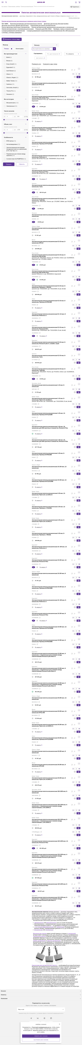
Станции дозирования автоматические (13, 30)
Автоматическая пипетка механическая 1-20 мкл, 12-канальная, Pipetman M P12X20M (48, 414)
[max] (51, 1018)
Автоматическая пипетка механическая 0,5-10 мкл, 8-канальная (49, 215)
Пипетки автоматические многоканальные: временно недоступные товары (24, 21)
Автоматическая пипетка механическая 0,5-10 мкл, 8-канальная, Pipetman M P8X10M (49, 301)
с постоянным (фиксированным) (44, 927)
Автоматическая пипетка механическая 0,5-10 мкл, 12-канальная (49, 70)
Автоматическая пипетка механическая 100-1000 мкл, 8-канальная (49, 792)
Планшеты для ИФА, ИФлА (43, 29)
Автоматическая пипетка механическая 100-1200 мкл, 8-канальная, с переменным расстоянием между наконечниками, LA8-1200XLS (49, 821)
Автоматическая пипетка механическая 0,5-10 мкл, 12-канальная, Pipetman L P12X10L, (49, 128)
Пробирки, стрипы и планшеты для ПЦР (65, 29)
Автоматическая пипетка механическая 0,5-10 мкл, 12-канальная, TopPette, (49, 199)
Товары (6, 48)
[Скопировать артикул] (39, 74)
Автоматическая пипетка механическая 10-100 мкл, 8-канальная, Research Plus (49, 614)
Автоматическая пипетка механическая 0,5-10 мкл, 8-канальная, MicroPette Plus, (49, 271)
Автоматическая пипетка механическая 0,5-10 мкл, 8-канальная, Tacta (49, 356)
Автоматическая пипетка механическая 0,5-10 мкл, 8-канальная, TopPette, (49, 369)
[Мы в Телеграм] (31, 1018)
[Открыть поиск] (6, 2)
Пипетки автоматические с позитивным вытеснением (18, 29)
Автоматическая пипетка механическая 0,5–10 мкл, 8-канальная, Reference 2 (49, 314)
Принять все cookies (41, 1036)
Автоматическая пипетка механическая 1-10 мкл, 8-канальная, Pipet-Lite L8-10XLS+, (48, 399)
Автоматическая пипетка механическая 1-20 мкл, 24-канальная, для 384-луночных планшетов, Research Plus (50, 440)
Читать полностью (74, 18)
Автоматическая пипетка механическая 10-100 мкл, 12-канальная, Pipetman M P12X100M (49, 480)
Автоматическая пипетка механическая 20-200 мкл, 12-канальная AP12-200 (49, 712)
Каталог (3, 991)
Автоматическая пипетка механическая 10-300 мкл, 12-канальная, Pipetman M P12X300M (49, 627)
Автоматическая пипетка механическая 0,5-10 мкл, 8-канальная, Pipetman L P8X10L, (49, 286)
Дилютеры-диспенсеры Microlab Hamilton (56, 23)
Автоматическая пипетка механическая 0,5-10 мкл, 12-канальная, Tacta (49, 186)
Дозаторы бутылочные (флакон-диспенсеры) (15, 25)
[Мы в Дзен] (44, 1018)
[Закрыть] (59, 1024)
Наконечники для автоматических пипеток (44, 965)
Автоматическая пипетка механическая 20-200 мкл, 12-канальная (49, 698)
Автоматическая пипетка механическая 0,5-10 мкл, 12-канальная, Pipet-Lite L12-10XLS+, (49, 113)
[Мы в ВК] (38, 1018)
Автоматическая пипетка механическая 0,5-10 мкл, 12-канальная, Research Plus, (49, 171)
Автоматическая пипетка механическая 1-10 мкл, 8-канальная (48, 385)
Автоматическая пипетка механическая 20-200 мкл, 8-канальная (49, 752)
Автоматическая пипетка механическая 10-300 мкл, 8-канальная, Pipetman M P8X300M (49, 640)
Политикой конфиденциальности (41, 1027)
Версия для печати (41, 1043)
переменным (60, 927)
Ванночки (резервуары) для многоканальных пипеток (26, 23)
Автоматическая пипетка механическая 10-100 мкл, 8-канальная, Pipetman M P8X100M (49, 587)
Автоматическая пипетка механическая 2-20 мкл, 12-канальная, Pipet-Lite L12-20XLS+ (48, 494)
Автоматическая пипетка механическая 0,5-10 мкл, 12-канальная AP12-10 (49, 83)
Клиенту (3, 994)
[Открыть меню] (3, 2)
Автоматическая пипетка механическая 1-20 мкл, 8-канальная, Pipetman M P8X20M (48, 454)
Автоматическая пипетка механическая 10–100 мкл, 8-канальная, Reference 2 (49, 600)
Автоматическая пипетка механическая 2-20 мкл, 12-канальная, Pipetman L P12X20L (48, 507)
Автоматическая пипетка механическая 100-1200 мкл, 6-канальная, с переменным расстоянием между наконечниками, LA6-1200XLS (49, 806)
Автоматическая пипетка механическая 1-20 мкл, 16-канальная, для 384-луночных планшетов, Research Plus (50, 427)
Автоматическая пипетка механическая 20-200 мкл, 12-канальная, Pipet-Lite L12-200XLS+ (49, 725)
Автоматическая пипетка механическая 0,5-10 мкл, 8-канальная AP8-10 (49, 242)
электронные (49, 930)
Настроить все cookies (41, 1039)
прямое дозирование (39, 940)
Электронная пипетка (39, 936)
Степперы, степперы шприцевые (12, 32)
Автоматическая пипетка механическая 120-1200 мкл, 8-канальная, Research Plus (49, 884)
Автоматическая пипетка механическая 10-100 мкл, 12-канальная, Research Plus (49, 560)
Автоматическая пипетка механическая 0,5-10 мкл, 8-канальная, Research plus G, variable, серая (49, 342)
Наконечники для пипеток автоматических (43, 25)
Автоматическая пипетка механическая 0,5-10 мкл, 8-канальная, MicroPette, (49, 255)
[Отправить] (63, 1009)
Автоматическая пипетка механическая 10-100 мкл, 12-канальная (49, 467)
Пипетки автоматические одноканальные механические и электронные (53, 27)
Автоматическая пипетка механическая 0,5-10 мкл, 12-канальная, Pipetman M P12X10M (49, 143)
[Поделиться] (75, 70)
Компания (4, 998)
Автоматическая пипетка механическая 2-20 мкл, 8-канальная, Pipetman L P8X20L (48, 534)
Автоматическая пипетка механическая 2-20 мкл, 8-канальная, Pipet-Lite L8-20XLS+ (48, 520)
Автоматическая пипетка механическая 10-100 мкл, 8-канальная (49, 574)
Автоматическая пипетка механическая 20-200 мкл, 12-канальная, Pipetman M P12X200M (49, 738)
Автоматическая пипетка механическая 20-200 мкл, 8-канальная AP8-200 (49, 765)
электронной (72, 933)
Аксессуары (20, 48)
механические (38, 930)
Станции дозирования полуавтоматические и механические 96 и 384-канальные (51, 30)
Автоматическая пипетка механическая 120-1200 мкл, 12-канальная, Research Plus (50, 841)
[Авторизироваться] (76, 2)
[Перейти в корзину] (79, 2)
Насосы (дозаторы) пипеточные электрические (16, 27)
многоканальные (51, 922)
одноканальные (39, 922)
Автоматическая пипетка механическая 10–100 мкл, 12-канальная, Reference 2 (49, 547)
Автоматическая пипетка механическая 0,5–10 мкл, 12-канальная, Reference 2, (49, 156)
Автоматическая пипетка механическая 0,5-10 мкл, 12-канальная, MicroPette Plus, (49, 97)
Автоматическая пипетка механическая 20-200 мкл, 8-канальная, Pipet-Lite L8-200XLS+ (49, 778)
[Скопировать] (72, 70)
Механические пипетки (40, 933)
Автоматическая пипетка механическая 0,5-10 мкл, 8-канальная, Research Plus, (49, 328)
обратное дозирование (54, 940)
